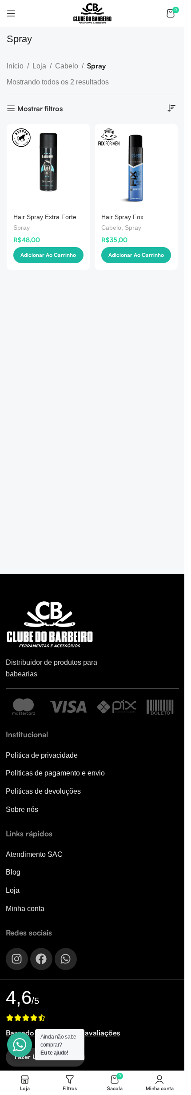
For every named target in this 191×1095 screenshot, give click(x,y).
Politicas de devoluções (43, 791)
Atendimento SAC (34, 854)
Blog (13, 872)
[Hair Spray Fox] (136, 166)
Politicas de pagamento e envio (55, 773)
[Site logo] (92, 12)
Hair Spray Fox (122, 216)
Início (15, 66)
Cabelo (66, 66)
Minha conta (25, 908)
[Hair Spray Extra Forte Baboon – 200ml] (48, 166)
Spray (21, 227)
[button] (48, 255)
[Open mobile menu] (11, 13)
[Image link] (50, 623)
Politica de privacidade (42, 755)
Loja (39, 66)
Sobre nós (22, 809)
